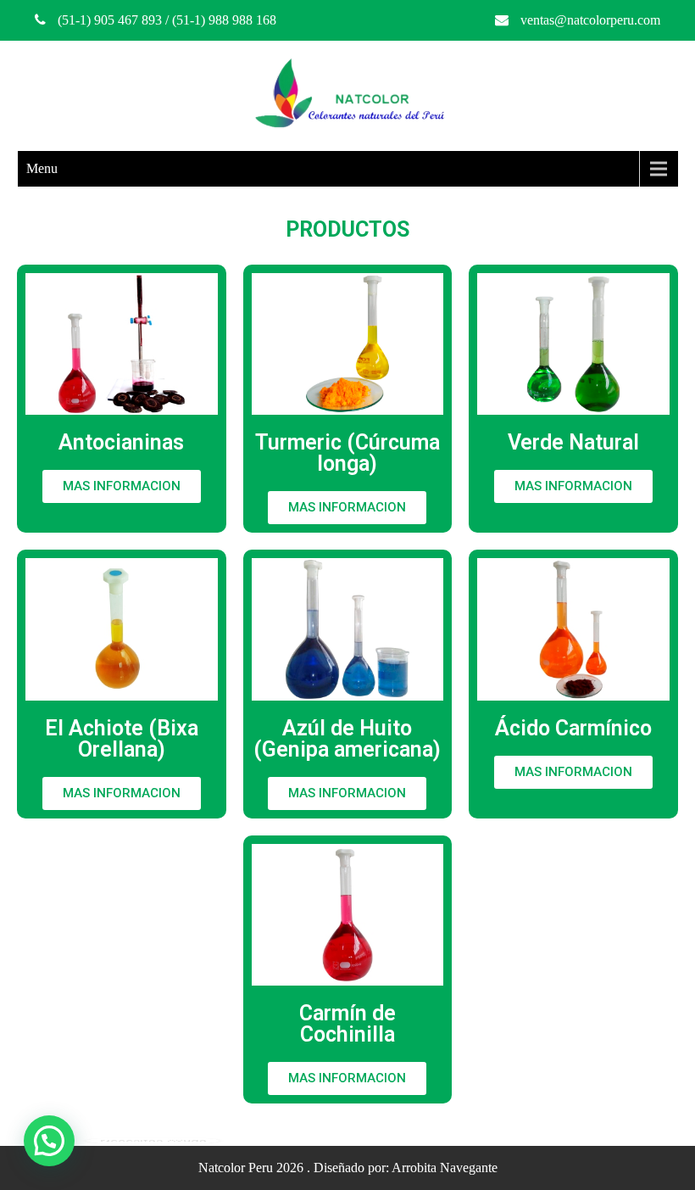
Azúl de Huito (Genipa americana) (347, 739)
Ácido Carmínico (573, 728)
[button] (121, 486)
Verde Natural (573, 442)
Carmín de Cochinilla (347, 1024)
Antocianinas (121, 442)
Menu (42, 168)
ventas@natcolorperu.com (590, 20)
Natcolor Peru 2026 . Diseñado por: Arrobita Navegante (348, 1167)
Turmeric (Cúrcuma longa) (347, 453)
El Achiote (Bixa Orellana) (121, 739)
